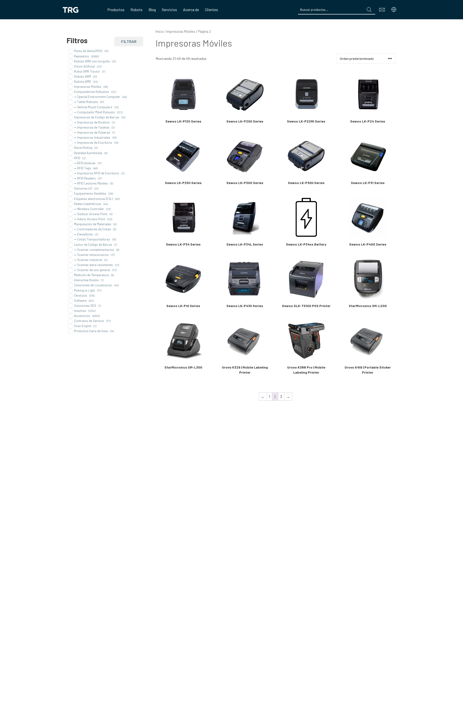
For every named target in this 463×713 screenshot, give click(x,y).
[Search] (369, 9)
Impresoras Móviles (180, 31)
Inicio (159, 31)
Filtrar (128, 41)
